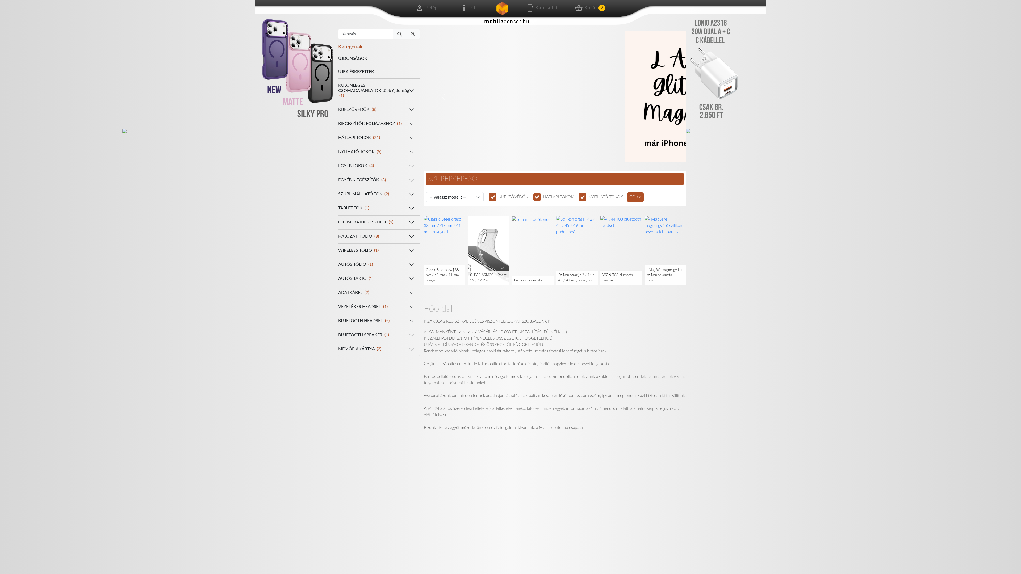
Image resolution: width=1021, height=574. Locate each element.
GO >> (635, 197)
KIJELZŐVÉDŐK (513, 197)
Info (474, 8)
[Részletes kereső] (413, 34)
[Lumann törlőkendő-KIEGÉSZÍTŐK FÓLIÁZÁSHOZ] (487, 219)
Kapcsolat (546, 8)
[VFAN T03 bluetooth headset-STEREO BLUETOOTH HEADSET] (577, 222)
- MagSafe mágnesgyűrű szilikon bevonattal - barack (620, 275)
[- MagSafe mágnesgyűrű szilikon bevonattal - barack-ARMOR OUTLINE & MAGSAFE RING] (621, 225)
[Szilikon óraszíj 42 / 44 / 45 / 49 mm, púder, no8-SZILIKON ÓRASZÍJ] (533, 225)
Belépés (434, 8)
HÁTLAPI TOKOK (558, 197)
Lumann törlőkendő (483, 280)
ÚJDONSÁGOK (352, 58)
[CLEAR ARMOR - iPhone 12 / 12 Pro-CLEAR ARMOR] (444, 250)
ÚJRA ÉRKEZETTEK (356, 72)
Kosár (593, 8)
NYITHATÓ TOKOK (605, 197)
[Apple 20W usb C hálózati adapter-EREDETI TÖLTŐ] (665, 250)
